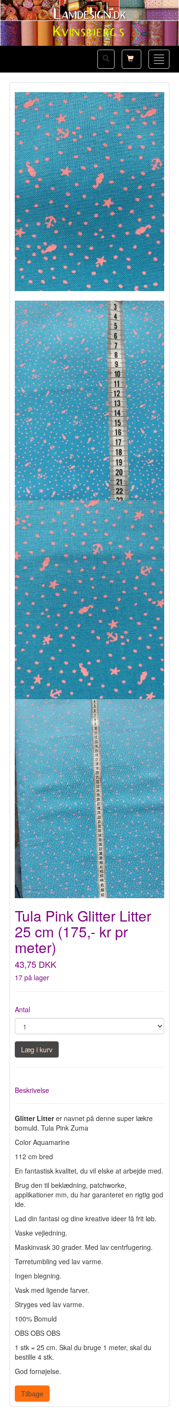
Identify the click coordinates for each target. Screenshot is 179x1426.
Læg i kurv (37, 1049)
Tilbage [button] (32, 1393)
